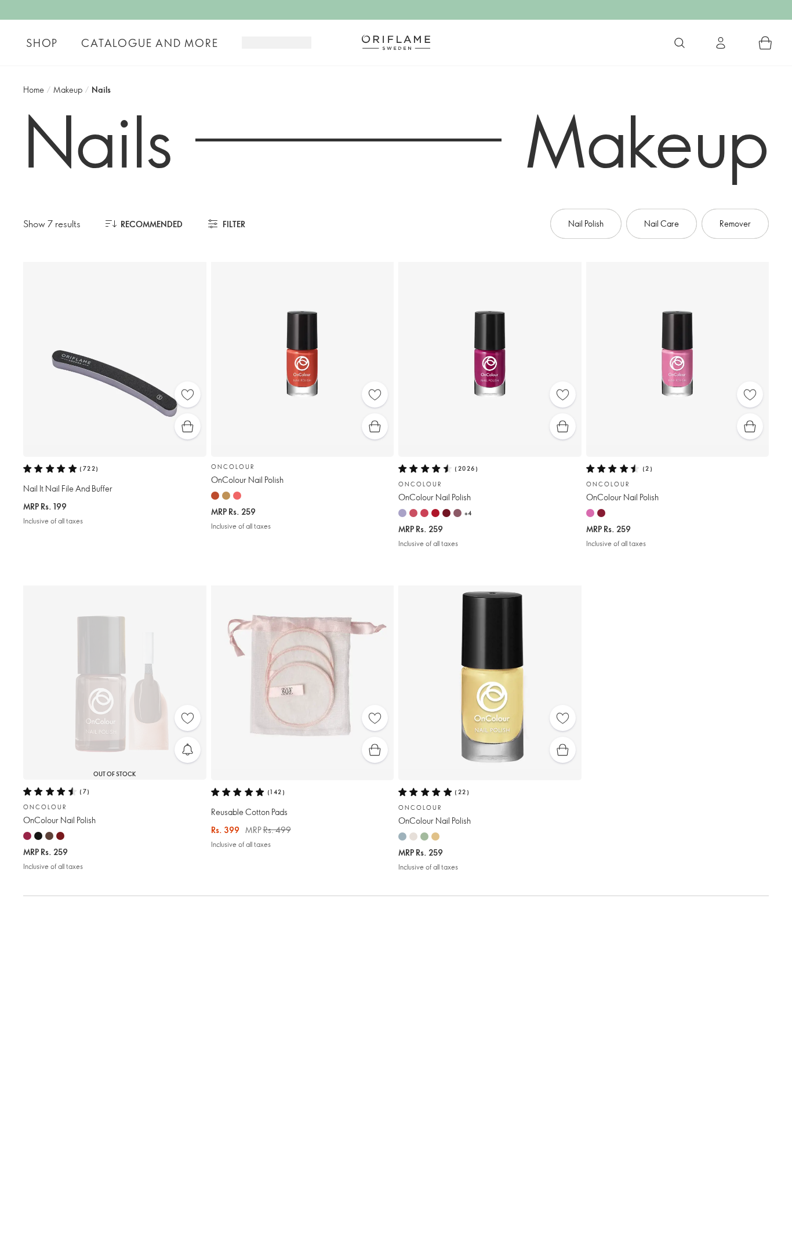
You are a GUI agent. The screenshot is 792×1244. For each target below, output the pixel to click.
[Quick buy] (188, 426)
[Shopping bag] (765, 43)
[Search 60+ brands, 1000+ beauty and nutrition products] (679, 43)
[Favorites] (188, 394)
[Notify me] (188, 750)
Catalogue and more (149, 43)
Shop (42, 43)
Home (33, 89)
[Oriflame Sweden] (396, 42)
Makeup (67, 89)
